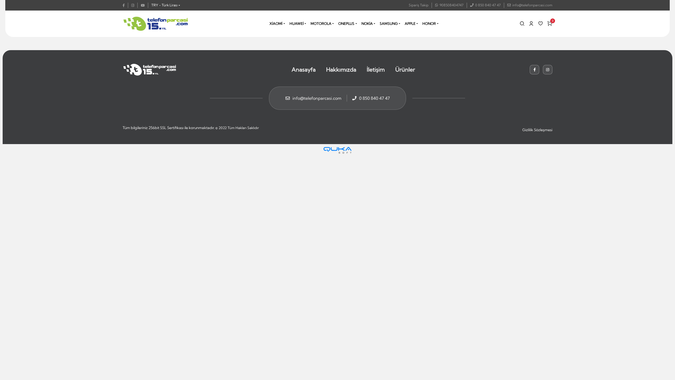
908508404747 (452, 5)
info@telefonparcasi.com (532, 5)
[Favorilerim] (540, 23)
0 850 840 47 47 (488, 5)
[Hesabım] (531, 23)
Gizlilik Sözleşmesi (537, 129)
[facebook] (125, 5)
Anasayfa (304, 69)
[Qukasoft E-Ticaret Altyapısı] (337, 150)
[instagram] (134, 5)
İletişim (376, 69)
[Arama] (522, 23)
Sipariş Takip (418, 5)
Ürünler (405, 69)
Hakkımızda (341, 69)
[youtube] (144, 5)
